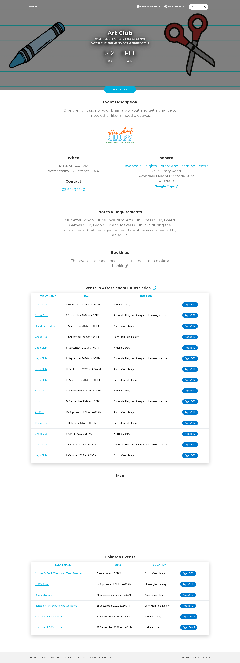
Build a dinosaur (44, 595)
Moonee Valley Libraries (195, 657)
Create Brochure (109, 657)
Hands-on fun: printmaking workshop (56, 605)
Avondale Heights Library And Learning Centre (166, 166)
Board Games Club (45, 326)
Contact (82, 657)
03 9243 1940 (73, 189)
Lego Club (41, 347)
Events (33, 6)
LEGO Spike (42, 584)
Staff (93, 657)
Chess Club (41, 304)
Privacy (69, 657)
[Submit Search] (205, 7)
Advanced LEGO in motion (50, 616)
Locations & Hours (50, 657)
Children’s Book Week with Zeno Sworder (58, 573)
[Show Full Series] (154, 288)
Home (33, 657)
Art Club (39, 390)
